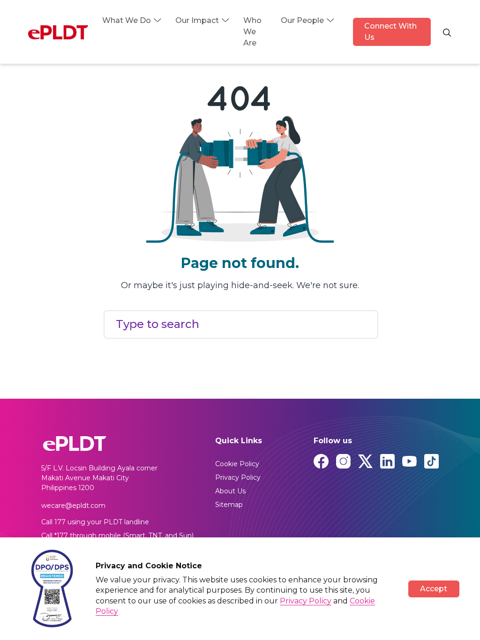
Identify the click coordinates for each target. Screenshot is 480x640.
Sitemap (229, 504)
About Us (230, 491)
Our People (302, 20)
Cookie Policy (237, 464)
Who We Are (252, 31)
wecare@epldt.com (73, 505)
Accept (433, 588)
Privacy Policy (238, 477)
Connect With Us (390, 32)
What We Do (126, 20)
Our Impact (197, 20)
